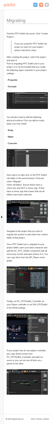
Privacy (39, 419)
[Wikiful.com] (9, 5)
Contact (46, 419)
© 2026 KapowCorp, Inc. (15, 419)
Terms (33, 419)
